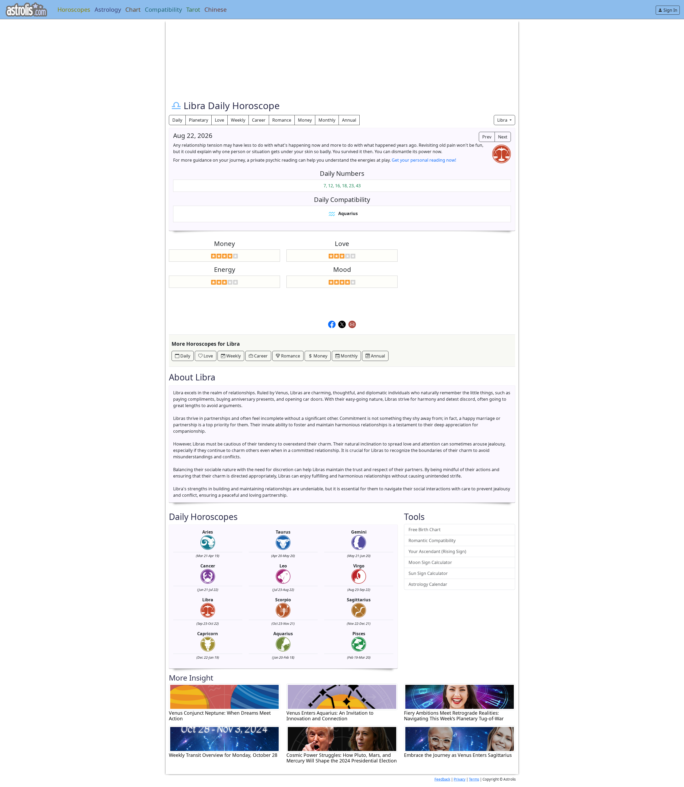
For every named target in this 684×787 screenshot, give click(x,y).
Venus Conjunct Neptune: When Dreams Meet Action (220, 715)
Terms (474, 779)
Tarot (193, 9)
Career (259, 120)
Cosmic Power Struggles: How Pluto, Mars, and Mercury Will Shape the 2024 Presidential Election (341, 758)
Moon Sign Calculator (430, 562)
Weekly (238, 120)
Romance (281, 120)
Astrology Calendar (428, 584)
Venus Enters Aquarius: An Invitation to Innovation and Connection (330, 715)
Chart (133, 9)
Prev (486, 137)
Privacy (459, 779)
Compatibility (163, 9)
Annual (349, 120)
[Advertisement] (329, 56)
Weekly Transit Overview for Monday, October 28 (223, 755)
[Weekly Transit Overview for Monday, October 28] (224, 738)
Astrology (108, 9)
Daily (177, 120)
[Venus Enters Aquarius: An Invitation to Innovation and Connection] (342, 696)
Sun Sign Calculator (428, 573)
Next (502, 137)
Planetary (198, 120)
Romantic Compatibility (432, 540)
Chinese (215, 9)
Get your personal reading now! (424, 160)
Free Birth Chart (425, 529)
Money (305, 120)
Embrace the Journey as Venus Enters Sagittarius (458, 755)
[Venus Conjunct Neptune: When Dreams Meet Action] (224, 696)
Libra (502, 120)
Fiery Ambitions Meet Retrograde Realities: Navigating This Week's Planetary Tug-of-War (454, 715)
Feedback (442, 779)
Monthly (326, 120)
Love (219, 120)
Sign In (669, 10)
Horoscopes (73, 9)
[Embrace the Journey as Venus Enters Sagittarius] (459, 738)
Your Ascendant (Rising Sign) (437, 551)
